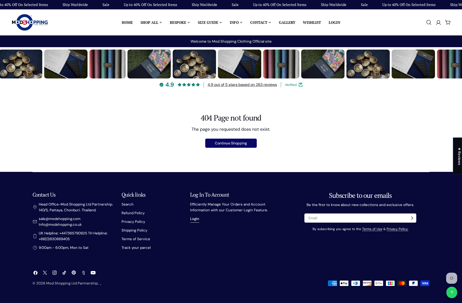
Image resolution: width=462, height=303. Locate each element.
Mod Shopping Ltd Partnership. (72, 283)
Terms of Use (372, 229)
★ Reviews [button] (459, 156)
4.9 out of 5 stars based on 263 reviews (242, 84)
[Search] (429, 22)
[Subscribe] (412, 218)
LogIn (194, 218)
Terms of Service (136, 239)
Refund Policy (133, 213)
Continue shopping (231, 143)
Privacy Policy (133, 221)
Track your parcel (136, 247)
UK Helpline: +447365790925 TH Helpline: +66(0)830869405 (73, 236)
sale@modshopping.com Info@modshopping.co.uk (60, 221)
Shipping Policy (134, 230)
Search (128, 204)
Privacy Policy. (397, 229)
